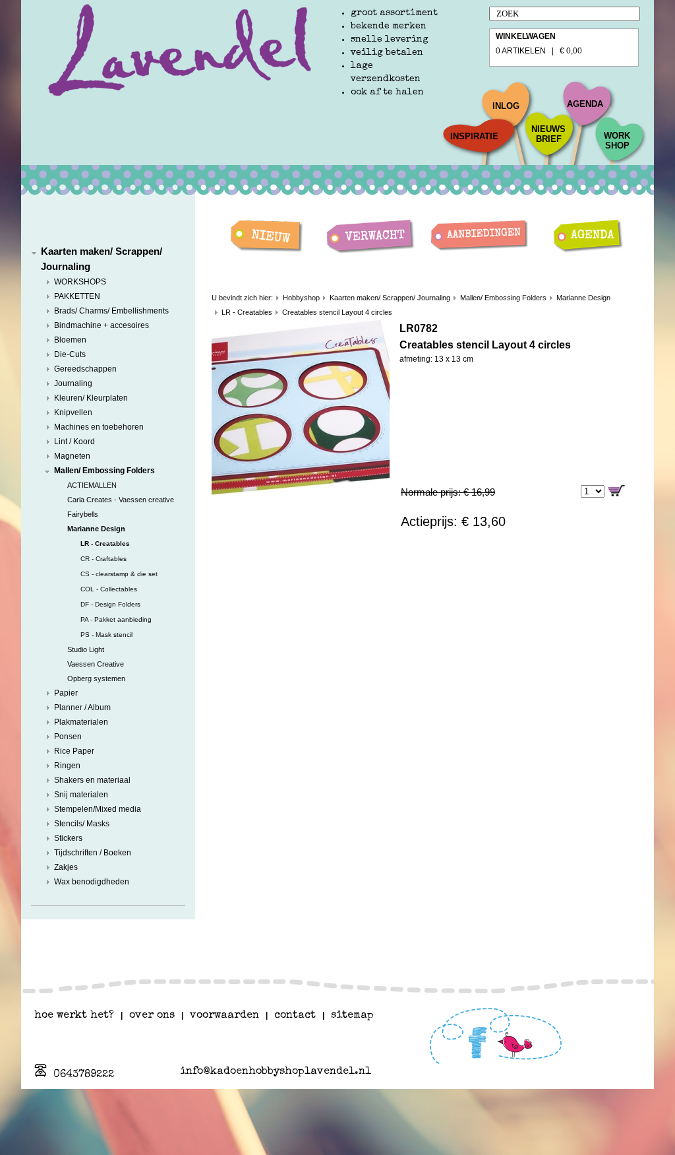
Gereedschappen (85, 369)
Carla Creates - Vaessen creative (120, 500)
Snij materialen (81, 794)
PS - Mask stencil (106, 634)
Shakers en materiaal (92, 780)
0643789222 (83, 1075)
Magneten (72, 456)
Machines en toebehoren (99, 427)
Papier (66, 693)
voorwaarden (224, 1015)
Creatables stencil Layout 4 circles (337, 312)
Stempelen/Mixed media (97, 809)
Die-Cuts (70, 354)
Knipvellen (73, 412)
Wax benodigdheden (91, 881)
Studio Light (85, 649)
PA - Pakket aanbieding (116, 619)
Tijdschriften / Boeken (92, 852)
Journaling (73, 383)
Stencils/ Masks (81, 823)
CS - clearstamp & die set (119, 574)
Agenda (585, 104)
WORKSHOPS (80, 281)
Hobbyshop (301, 298)
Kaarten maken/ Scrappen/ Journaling (390, 298)
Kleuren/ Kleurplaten (91, 398)
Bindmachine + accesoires (101, 325)
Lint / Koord (74, 441)
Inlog (505, 106)
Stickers (68, 838)
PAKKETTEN (77, 296)
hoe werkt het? (74, 1015)
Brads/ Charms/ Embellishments (111, 310)
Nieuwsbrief (548, 134)
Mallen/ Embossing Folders (104, 470)
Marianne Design (96, 529)
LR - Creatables (105, 543)
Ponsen (68, 736)
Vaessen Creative (95, 664)
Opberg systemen (96, 678)
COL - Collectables (108, 589)
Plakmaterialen (81, 722)
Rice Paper (74, 751)
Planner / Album (82, 707)
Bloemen (70, 340)
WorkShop (617, 140)
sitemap (352, 1015)
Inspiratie (474, 136)
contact (295, 1015)
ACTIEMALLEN (92, 485)
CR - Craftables (103, 558)
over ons (152, 1015)
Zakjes (66, 867)
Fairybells (82, 514)
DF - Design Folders (110, 604)
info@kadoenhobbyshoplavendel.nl (275, 1072)
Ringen (67, 765)
